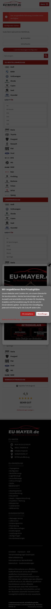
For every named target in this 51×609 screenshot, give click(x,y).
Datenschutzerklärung (11, 319)
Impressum (26, 319)
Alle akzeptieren (27, 314)
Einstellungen (43, 314)
